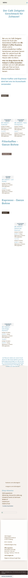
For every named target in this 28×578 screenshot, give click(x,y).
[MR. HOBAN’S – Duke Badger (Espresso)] (8, 263)
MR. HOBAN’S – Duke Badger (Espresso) (6, 328)
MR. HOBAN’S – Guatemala (5, 123)
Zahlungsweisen (7, 493)
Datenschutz (6, 503)
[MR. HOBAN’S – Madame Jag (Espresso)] (20, 213)
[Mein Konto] (23, 2)
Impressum (5, 501)
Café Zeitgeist (22, 571)
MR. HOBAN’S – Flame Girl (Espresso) (20, 123)
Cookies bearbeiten (7, 506)
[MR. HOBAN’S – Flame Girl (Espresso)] (20, 96)
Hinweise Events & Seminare (11, 497)
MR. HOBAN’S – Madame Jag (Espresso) (18, 228)
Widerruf (5, 499)
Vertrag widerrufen (6, 576)
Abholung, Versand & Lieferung (12, 495)
